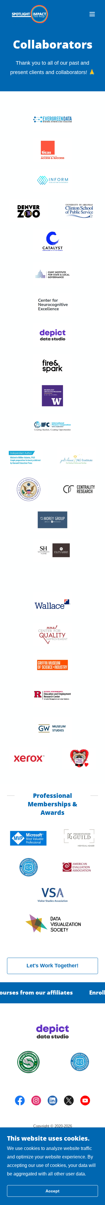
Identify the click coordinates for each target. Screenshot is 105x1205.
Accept (53, 1191)
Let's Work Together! (52, 966)
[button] (92, 14)
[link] (30, 14)
